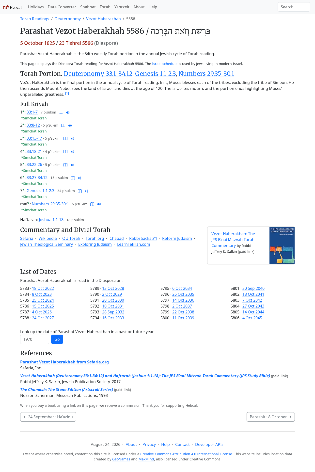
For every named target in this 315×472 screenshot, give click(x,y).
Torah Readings (34, 18)
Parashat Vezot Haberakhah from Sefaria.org (64, 362)
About (139, 7)
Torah (105, 7)
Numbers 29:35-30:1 (206, 74)
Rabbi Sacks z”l (143, 238)
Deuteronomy (68, 18)
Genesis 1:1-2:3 (155, 74)
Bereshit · (271, 417)
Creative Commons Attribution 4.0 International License (186, 454)
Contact (182, 444)
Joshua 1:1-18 (51, 219)
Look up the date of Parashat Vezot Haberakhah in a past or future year (87, 331)
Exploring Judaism (95, 244)
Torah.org (95, 238)
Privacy (149, 444)
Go (57, 339)
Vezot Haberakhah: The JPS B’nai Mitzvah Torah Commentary (233, 239)
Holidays (36, 7)
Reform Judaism (177, 238)
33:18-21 (34, 151)
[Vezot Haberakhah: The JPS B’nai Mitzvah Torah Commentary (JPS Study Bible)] (282, 245)
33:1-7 (32, 112)
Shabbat (88, 7)
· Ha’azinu (48, 417)
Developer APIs (209, 444)
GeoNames (121, 459)
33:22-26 (34, 164)
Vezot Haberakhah (103, 18)
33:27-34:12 (37, 177)
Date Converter (62, 7)
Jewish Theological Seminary (46, 244)
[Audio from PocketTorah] (68, 112)
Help (153, 7)
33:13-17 (34, 138)
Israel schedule (164, 63)
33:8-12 (33, 125)
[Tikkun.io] (61, 112)
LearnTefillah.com (133, 244)
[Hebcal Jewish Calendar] (12, 7)
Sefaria (26, 238)
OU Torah (71, 238)
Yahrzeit (121, 7)
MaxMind (146, 459)
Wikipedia (48, 238)
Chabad (117, 238)
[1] (67, 93)
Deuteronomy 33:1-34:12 (98, 74)
